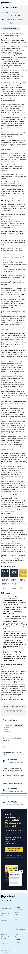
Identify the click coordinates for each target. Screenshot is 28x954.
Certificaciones (5, 913)
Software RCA (18, 945)
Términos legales (5, 952)
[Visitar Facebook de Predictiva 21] (2, 900)
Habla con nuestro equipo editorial (14, 849)
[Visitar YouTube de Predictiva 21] (13, 900)
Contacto (17, 934)
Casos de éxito (18, 936)
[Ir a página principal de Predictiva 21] (8, 896)
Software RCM (18, 942)
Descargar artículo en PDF (11, 28)
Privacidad (18, 952)
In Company (4, 920)
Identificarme (18, 725)
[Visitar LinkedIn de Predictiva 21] (8, 900)
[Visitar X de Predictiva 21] (5, 900)
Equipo (16, 932)
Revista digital (18, 909)
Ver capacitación (7, 923)
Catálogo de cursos (6, 908)
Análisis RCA (4, 932)
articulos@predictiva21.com (14, 857)
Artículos (17, 912)
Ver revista (19, 919)
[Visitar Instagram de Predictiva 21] (10, 900)
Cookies (12, 952)
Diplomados (4, 911)
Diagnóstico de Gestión (7, 941)
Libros (16, 914)
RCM (2, 929)
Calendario (4, 915)
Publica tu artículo (19, 917)
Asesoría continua (5, 943)
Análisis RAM (4, 934)
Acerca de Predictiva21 (20, 929)
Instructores (4, 918)
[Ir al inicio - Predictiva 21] (6, 3)
